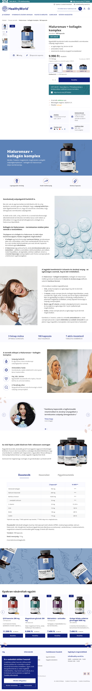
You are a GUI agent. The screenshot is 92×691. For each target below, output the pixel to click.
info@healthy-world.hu (83, 4)
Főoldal (4, 20)
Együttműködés (50, 657)
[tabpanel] (46, 509)
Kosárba (74, 80)
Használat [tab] (44, 475)
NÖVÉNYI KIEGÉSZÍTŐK (66, 15)
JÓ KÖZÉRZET (6, 15)
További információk (11, 675)
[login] (84, 9)
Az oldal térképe (59, 681)
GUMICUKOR (53, 15)
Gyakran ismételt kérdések (64, 4)
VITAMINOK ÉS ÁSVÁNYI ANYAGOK (22, 15)
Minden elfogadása (19, 681)
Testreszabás (28, 685)
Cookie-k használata (71, 681)
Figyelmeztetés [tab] (66, 475)
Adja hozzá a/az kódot (81, 1)
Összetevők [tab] (24, 475)
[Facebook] (88, 673)
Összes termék (12, 20)
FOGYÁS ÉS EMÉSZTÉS (41, 15)
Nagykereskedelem (51, 660)
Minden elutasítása (12, 685)
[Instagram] (84, 673)
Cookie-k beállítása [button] (84, 681)
